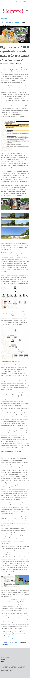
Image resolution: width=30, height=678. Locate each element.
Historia (2, 661)
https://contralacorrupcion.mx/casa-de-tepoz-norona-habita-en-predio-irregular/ (13, 636)
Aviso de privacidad (5, 657)
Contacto (3, 659)
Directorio (3, 655)
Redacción (18, 63)
